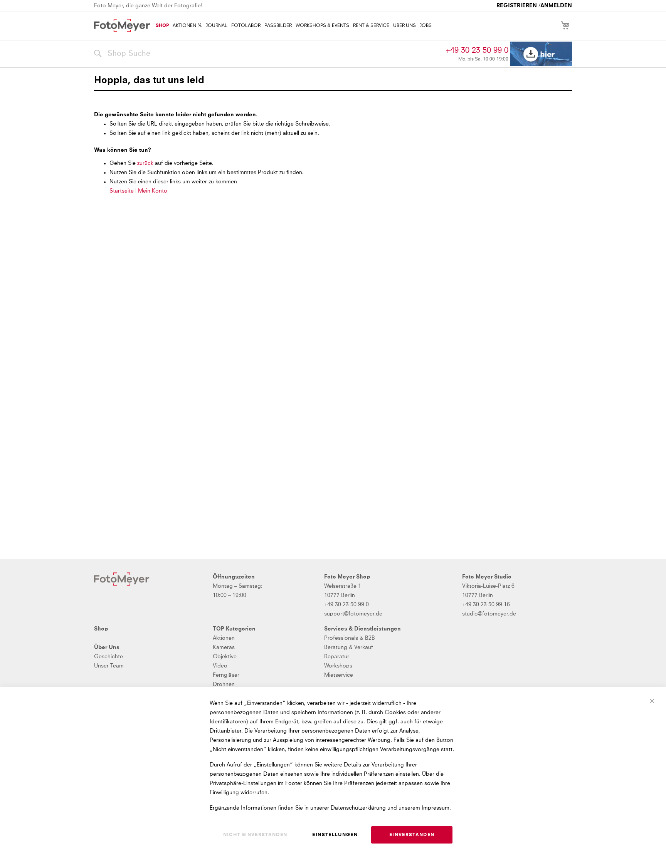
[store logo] (122, 25)
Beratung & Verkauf (348, 647)
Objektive (225, 656)
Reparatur (336, 656)
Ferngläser (226, 675)
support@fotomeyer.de (353, 614)
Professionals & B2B (349, 638)
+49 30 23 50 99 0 (477, 50)
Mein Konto (152, 191)
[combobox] (268, 54)
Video (220, 666)
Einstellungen (335, 835)
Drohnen (224, 684)
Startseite (121, 191)
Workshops (338, 666)
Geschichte (108, 656)
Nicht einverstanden (255, 835)
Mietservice (338, 675)
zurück (146, 163)
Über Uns (106, 647)
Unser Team (109, 666)
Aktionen (224, 638)
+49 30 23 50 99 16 (486, 604)
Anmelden (556, 5)
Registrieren (516, 5)
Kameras (224, 647)
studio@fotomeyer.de (489, 614)
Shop (101, 629)
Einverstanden (412, 835)
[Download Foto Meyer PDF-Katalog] (541, 54)
